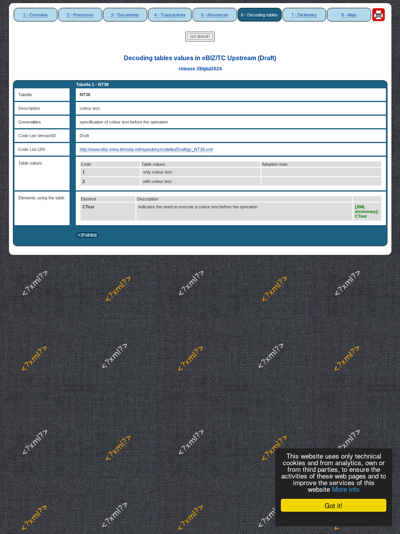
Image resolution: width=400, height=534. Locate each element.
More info (345, 489)
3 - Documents (125, 15)
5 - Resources (215, 15)
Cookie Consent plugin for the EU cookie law (333, 518)
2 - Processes (80, 15)
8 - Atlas (349, 15)
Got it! (334, 505)
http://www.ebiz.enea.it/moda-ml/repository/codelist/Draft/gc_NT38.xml (146, 149)
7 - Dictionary (304, 15)
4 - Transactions (170, 15)
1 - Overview (35, 15)
